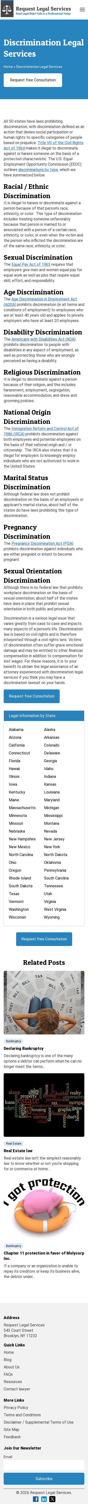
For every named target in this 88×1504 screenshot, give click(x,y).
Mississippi (53, 815)
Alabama (16, 729)
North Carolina (21, 854)
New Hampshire (22, 839)
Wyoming (52, 917)
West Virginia (55, 909)
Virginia (50, 901)
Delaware (52, 753)
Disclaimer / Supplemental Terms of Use (39, 1422)
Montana (51, 823)
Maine (14, 800)
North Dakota (55, 854)
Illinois (14, 776)
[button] (82, 8)
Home (8, 67)
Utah (48, 894)
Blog (7, 1359)
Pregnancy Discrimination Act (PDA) (42, 543)
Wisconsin (17, 917)
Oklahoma (52, 862)
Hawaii (14, 768)
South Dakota (21, 886)
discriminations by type (38, 169)
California (17, 745)
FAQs (8, 1374)
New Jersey (54, 839)
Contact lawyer (17, 1389)
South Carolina (56, 878)
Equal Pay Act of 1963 (30, 264)
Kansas (50, 784)
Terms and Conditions (22, 1415)
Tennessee (53, 886)
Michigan (51, 808)
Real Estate (13, 1143)
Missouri (16, 823)
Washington (19, 909)
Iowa (13, 784)
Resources (13, 1381)
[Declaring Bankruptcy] (44, 1002)
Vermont (16, 901)
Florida (14, 761)
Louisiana (52, 792)
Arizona (15, 737)
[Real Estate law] (44, 1104)
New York (52, 847)
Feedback (12, 1437)
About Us (12, 1367)
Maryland (52, 800)
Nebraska (17, 831)
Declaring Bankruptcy (24, 1048)
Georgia (50, 761)
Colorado (51, 745)
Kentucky (17, 792)
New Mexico (19, 847)
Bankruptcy (13, 1041)
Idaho (49, 768)
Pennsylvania (55, 870)
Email (8, 1457)
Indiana (50, 776)
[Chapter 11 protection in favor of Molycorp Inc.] (44, 1207)
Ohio (12, 862)
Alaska (49, 729)
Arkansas (51, 737)
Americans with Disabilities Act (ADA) (43, 339)
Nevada (50, 831)
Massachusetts (22, 808)
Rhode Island (20, 878)
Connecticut (19, 753)
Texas (14, 894)
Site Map (11, 1429)
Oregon (15, 870)
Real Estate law (18, 1151)
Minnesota (18, 815)
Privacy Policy (16, 1407)
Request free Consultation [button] (33, 80)
